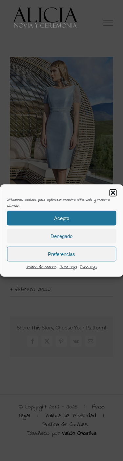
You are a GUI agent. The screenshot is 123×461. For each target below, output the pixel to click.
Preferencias (61, 254)
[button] (113, 193)
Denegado (61, 236)
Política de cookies (41, 267)
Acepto (61, 218)
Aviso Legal (68, 267)
